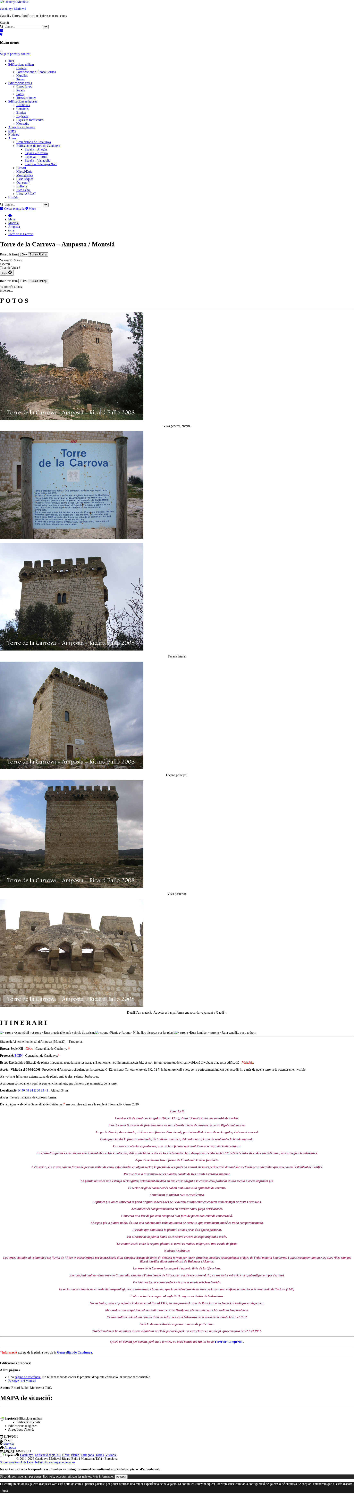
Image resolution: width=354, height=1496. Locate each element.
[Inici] (10, 215)
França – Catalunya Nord (41, 164)
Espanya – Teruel (36, 156)
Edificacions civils (20, 83)
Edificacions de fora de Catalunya (38, 145)
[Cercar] (46, 27)
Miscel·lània (24, 171)
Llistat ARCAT (26, 193)
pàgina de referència (28, 1377)
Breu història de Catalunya (33, 142)
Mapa (12, 219)
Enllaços (21, 186)
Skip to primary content (15, 54)
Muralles (22, 75)
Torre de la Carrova (20, 234)
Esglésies (22, 116)
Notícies (13, 134)
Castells (21, 68)
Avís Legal (27, 1462)
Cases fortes (24, 86)
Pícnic (75, 1455)
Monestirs (22, 123)
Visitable (111, 1455)
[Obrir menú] (1, 51)
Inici (11, 61)
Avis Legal (23, 190)
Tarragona (87, 1455)
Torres (20, 79)
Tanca (4, 1491)
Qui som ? (23, 182)
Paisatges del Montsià (22, 1380)
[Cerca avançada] (1, 30)
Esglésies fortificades (29, 120)
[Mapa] (1, 34)
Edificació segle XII (48, 1455)
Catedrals (22, 109)
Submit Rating (38, 254)
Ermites (21, 112)
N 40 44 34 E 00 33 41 (33, 1090)
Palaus (20, 90)
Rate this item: (9, 254)
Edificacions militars (21, 64)
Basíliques (23, 105)
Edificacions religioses (22, 101)
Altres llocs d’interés (21, 127)
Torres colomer (26, 97)
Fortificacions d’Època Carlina (36, 72)
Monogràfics (24, 175)
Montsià (13, 223)
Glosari (21, 168)
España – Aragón (36, 149)
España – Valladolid (37, 160)
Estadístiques (24, 179)
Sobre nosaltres (10, 1462)
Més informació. (103, 1476)
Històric (13, 197)
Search (4, 22)
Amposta (14, 226)
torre (11, 230)
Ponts (20, 94)
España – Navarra (36, 153)
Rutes (12, 131)
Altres (12, 138)
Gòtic (65, 1455)
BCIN (19, 1055)
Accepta (121, 1476)
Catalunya (26, 1455)
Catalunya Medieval (13, 8)
